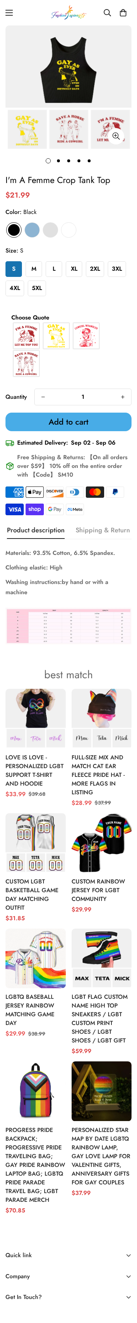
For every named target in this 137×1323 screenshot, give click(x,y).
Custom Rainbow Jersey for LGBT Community (98, 890)
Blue (32, 230)
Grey (50, 230)
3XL (117, 269)
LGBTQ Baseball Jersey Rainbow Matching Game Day (29, 1010)
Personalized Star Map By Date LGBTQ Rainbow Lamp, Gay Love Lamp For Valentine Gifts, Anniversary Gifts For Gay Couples (101, 1156)
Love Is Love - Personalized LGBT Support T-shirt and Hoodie (34, 770)
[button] (123, 12)
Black (14, 230)
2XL (95, 269)
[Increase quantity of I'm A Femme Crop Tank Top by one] (122, 397)
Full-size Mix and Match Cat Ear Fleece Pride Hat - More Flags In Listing (98, 774)
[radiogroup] (68, 349)
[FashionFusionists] (68, 12)
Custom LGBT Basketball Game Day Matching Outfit (31, 894)
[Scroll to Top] (124, 1284)
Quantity (16, 397)
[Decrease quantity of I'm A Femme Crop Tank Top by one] (43, 397)
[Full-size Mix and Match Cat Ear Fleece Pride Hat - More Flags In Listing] (102, 718)
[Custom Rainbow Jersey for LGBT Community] (102, 843)
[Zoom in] (116, 136)
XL (74, 269)
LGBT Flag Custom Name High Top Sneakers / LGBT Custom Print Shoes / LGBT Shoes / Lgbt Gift (100, 1019)
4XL (14, 288)
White (68, 230)
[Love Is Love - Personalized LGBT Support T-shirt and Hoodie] (35, 718)
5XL (37, 288)
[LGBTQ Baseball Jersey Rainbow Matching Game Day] (35, 958)
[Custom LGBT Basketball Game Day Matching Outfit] (35, 843)
